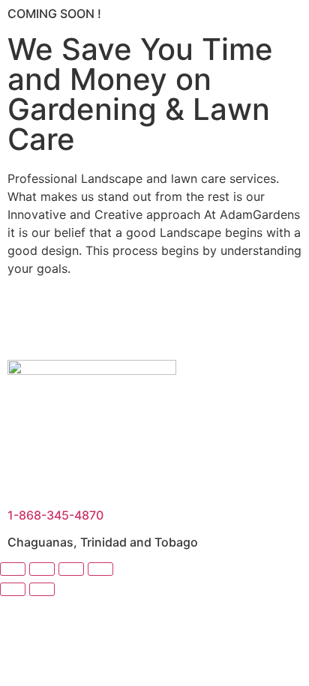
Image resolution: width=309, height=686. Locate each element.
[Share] (71, 569)
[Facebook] (26, 321)
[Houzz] (109, 321)
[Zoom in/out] (13, 569)
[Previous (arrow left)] (13, 589)
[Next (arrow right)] (42, 589)
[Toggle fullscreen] (42, 569)
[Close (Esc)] (100, 569)
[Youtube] (67, 321)
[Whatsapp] (191, 321)
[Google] (150, 321)
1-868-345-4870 (56, 515)
